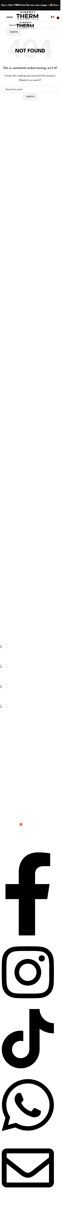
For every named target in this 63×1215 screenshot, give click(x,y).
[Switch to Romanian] (52, 17)
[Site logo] (27, 15)
